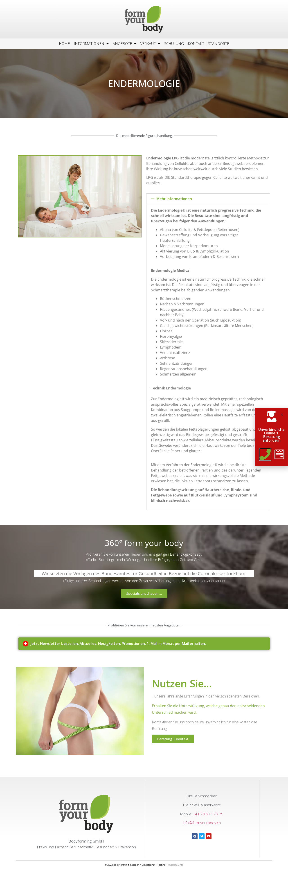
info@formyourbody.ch (202, 822)
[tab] (144, 643)
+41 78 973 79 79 (208, 813)
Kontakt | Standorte (208, 43)
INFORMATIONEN (89, 43)
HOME (64, 43)
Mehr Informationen (174, 198)
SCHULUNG (174, 43)
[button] (208, 199)
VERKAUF (148, 43)
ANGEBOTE (122, 43)
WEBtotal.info (176, 864)
